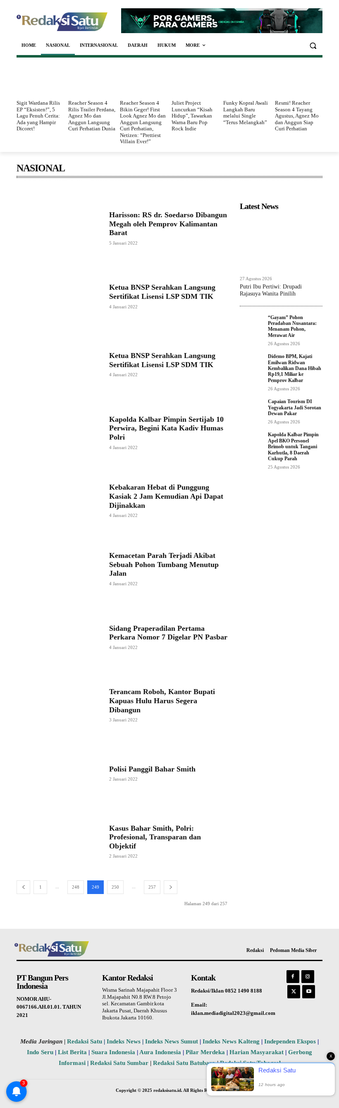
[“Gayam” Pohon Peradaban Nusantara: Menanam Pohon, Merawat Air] (251, 324)
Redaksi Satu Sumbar (120, 1063)
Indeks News (124, 1041)
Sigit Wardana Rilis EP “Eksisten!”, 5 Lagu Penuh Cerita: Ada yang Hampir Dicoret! (38, 116)
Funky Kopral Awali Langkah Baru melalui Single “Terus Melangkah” (245, 112)
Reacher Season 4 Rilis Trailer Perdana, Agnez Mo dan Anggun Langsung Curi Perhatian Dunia (91, 116)
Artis (97, 190)
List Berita (72, 1052)
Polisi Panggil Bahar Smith (152, 769)
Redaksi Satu (84, 1041)
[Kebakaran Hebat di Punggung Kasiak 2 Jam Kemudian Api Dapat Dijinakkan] (59, 501)
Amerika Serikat (66, 190)
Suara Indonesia (113, 1052)
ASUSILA (121, 190)
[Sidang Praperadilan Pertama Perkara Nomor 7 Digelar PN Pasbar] (59, 637)
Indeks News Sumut (171, 1041)
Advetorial (31, 190)
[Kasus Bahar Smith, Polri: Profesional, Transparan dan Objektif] (59, 841)
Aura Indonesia (160, 1052)
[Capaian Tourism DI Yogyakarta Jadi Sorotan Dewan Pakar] (251, 408)
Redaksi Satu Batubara (184, 1063)
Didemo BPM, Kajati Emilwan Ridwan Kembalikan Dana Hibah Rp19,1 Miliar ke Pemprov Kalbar (294, 368)
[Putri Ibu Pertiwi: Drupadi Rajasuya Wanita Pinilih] (281, 243)
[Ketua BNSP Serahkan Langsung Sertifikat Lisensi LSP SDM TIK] (59, 296)
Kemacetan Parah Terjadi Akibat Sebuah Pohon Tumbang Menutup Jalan (164, 564)
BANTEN (151, 190)
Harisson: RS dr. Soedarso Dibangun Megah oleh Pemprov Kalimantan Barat (168, 224)
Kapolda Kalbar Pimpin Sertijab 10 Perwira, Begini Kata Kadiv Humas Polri (166, 428)
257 (152, 886)
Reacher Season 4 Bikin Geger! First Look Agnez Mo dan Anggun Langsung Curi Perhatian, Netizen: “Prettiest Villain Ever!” (143, 122)
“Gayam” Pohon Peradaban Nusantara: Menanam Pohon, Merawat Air (292, 326)
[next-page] (170, 887)
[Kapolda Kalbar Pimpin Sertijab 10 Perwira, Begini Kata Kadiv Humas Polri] (59, 432)
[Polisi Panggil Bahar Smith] (59, 773)
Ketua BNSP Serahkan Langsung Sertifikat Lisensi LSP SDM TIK (162, 291)
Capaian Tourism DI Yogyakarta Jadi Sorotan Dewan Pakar (294, 407)
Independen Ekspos (290, 1041)
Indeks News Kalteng (231, 1041)
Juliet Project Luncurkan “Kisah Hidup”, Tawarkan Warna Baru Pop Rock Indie (192, 116)
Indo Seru (40, 1052)
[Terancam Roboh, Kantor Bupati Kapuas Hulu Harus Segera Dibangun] (59, 705)
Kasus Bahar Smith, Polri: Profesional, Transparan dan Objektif (155, 837)
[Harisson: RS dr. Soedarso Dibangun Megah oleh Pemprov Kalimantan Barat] (59, 228)
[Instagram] (307, 976)
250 (115, 886)
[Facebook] (292, 976)
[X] (293, 991)
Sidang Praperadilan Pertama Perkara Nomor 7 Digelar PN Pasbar (168, 633)
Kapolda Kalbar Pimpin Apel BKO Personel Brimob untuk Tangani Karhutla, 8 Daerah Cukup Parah (293, 446)
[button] (312, 45)
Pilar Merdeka (205, 1052)
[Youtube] (308, 991)
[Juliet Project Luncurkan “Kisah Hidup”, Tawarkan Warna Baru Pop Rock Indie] (195, 80)
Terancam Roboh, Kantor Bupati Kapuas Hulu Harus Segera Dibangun (162, 700)
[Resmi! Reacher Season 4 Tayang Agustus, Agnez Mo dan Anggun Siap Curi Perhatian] (298, 80)
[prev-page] (23, 887)
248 (75, 886)
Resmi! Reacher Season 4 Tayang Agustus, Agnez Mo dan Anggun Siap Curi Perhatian (297, 116)
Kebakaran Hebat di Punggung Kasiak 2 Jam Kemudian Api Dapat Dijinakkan (166, 496)
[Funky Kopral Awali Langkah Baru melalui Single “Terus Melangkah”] (247, 80)
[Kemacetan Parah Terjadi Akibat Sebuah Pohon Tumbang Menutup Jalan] (59, 568)
